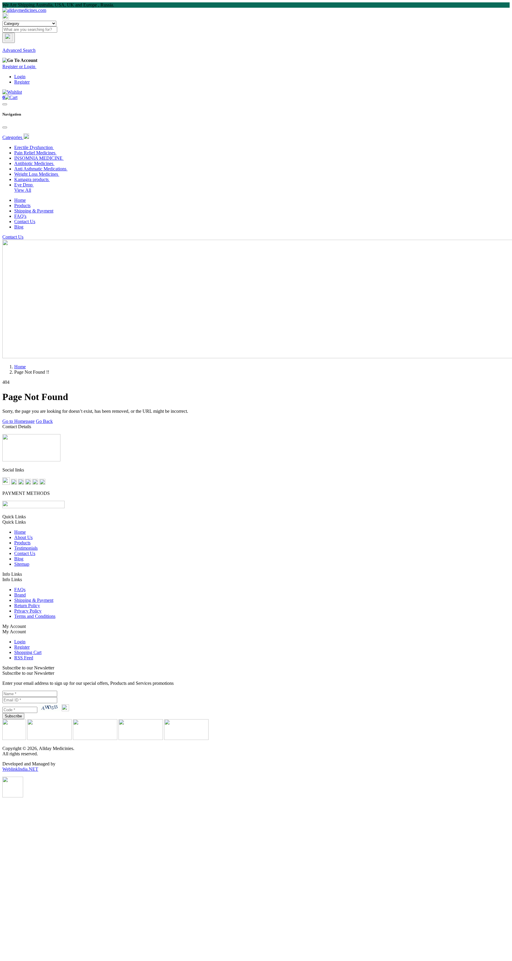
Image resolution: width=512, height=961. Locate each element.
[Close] (4, 127)
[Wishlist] (12, 92)
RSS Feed (23, 657)
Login (19, 76)
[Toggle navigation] (4, 104)
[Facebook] (6, 483)
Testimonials (26, 548)
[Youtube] (35, 483)
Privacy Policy (27, 610)
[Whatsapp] (12, 795)
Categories (12, 137)
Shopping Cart (27, 652)
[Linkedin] (21, 483)
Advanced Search (19, 50)
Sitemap (21, 564)
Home (20, 200)
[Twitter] (14, 483)
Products (22, 205)
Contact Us (24, 221)
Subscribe (13, 716)
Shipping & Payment (33, 210)
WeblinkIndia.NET (20, 769)
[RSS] (42, 483)
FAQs (19, 589)
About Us (23, 537)
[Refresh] (65, 709)
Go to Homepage (18, 421)
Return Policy (27, 605)
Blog (18, 226)
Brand (20, 594)
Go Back (44, 421)
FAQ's (20, 216)
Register (22, 81)
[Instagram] (28, 483)
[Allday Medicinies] (24, 10)
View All (22, 190)
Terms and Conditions (34, 616)
